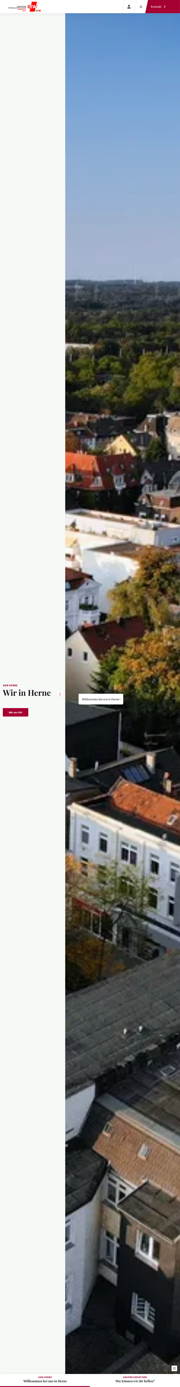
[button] (174, 1368)
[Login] (129, 6)
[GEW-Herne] (24, 6)
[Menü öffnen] (141, 6)
